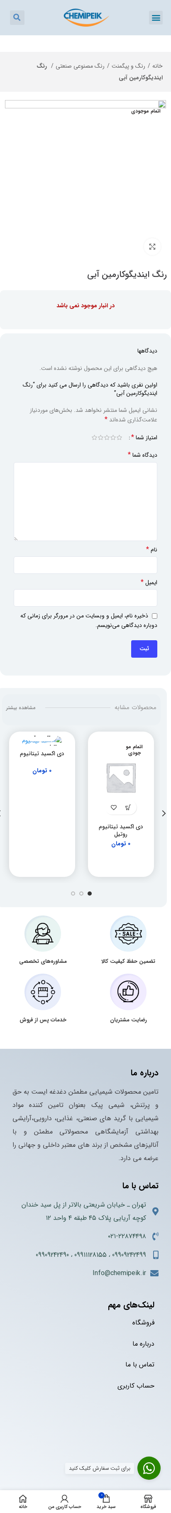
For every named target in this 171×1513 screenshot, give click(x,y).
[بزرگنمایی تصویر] (152, 246)
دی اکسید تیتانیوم (42, 753)
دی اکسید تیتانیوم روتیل (121, 830)
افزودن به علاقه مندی (113, 807)
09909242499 (129, 1255)
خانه (157, 66)
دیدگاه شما (142, 455)
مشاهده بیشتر (20, 708)
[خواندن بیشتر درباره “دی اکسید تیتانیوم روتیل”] (128, 807)
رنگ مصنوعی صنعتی (80, 66)
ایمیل (149, 582)
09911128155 (90, 1255)
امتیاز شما (144, 437)
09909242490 (52, 1255)
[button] (156, 17)
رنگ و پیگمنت (128, 66)
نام (151, 549)
